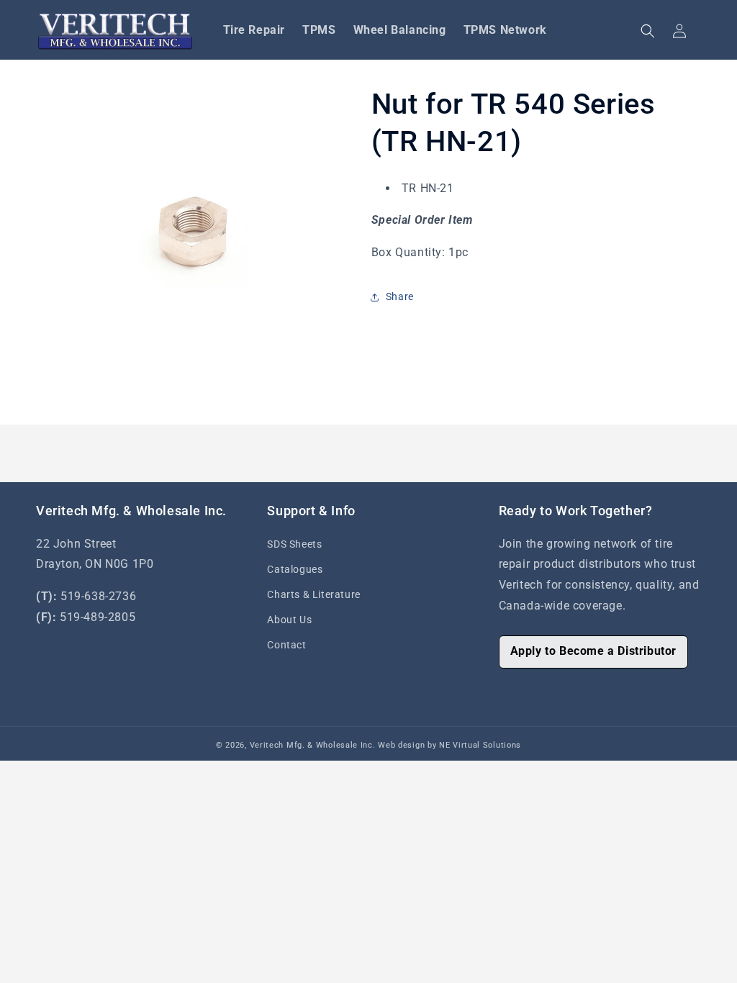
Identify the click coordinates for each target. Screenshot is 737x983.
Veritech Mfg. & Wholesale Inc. (313, 745)
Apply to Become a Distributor (593, 651)
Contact (286, 645)
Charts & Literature (313, 594)
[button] (648, 31)
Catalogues (294, 569)
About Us (289, 619)
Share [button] (400, 296)
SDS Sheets (294, 544)
